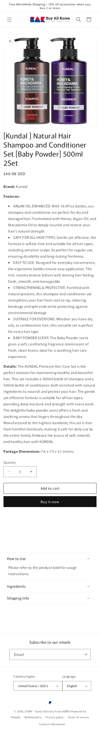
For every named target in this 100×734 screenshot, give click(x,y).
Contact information (52, 724)
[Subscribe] (85, 654)
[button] (9, 19)
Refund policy (33, 717)
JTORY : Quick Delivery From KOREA (48, 711)
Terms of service (78, 717)
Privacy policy (54, 717)
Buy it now (50, 501)
